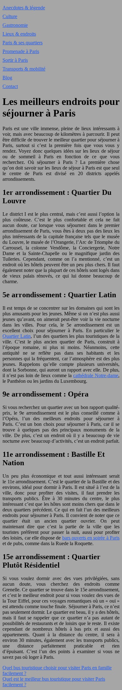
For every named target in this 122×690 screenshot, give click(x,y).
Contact (10, 86)
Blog (7, 77)
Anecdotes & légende (24, 7)
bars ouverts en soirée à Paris (90, 537)
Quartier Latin (17, 336)
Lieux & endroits (19, 34)
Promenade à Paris (21, 51)
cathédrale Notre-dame (95, 375)
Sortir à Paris (15, 60)
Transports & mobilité (24, 68)
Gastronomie (15, 25)
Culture (10, 16)
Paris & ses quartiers (23, 42)
